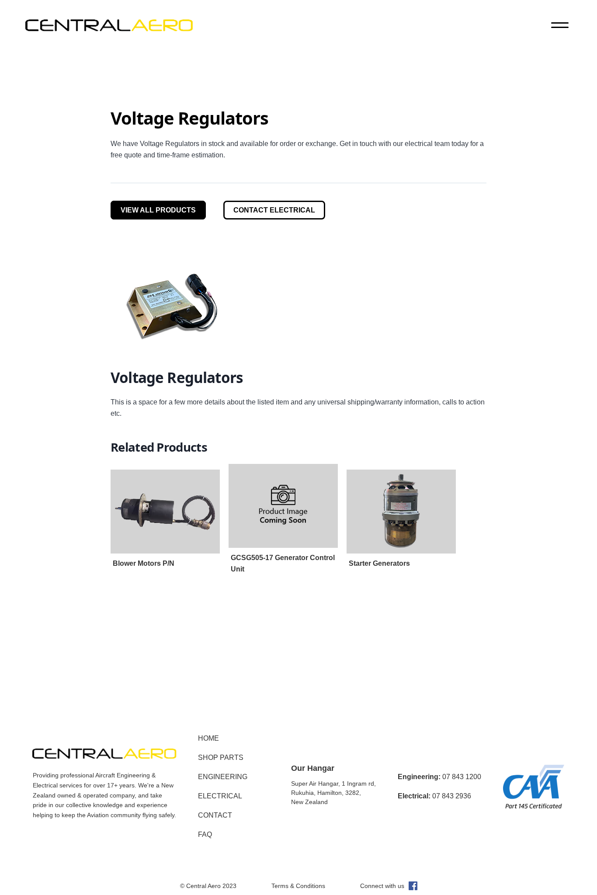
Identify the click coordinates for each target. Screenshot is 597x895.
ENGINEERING (222, 776)
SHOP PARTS (220, 757)
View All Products (158, 210)
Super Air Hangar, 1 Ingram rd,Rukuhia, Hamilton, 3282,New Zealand (333, 792)
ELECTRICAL (220, 796)
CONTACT (215, 815)
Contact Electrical (274, 210)
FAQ (205, 834)
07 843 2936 (434, 796)
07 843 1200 (439, 776)
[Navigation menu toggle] (560, 26)
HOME (208, 738)
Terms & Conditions (298, 885)
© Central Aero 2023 (208, 885)
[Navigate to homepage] (109, 26)
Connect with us (382, 885)
